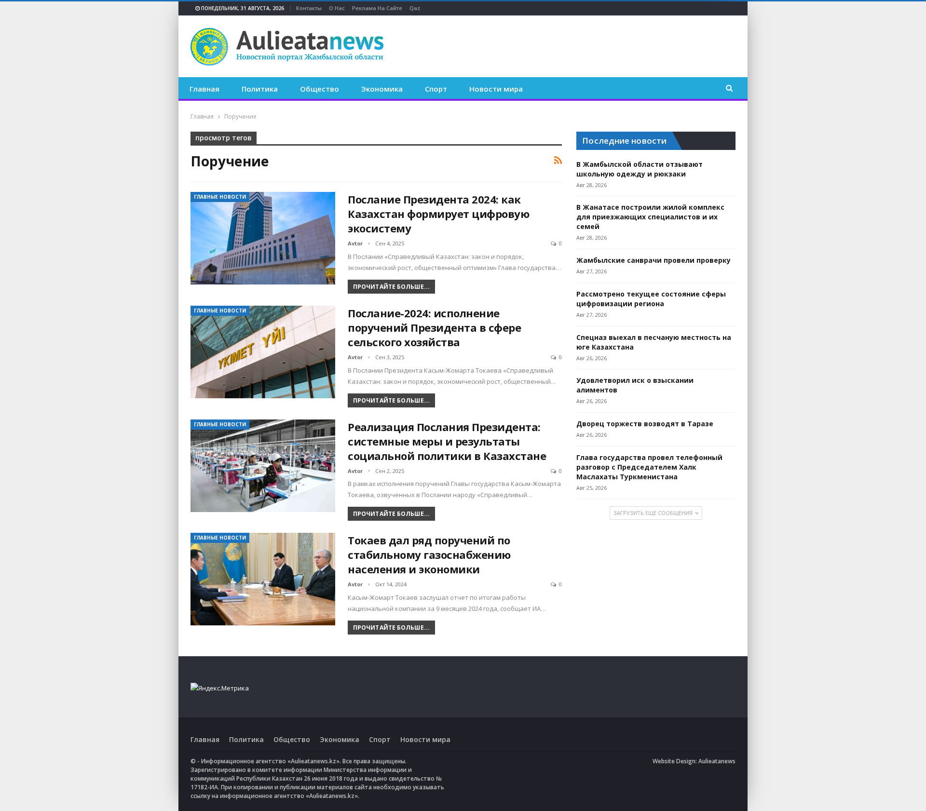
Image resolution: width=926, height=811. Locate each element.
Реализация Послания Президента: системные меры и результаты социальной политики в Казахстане (447, 441)
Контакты (309, 8)
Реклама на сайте (377, 8)
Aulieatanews (716, 761)
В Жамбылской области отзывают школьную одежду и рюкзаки (639, 169)
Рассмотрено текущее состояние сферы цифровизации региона (651, 298)
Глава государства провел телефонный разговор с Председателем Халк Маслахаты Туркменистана (649, 467)
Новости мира (496, 89)
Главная (204, 89)
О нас (337, 8)
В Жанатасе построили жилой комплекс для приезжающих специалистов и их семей (650, 217)
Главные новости (220, 196)
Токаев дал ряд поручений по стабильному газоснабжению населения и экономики (429, 554)
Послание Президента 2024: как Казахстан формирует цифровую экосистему (438, 213)
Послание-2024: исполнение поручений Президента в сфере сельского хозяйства (434, 327)
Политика (260, 89)
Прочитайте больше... (391, 287)
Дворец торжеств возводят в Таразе (644, 423)
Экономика (382, 89)
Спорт (436, 89)
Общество (319, 89)
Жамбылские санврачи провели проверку (653, 260)
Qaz (414, 8)
